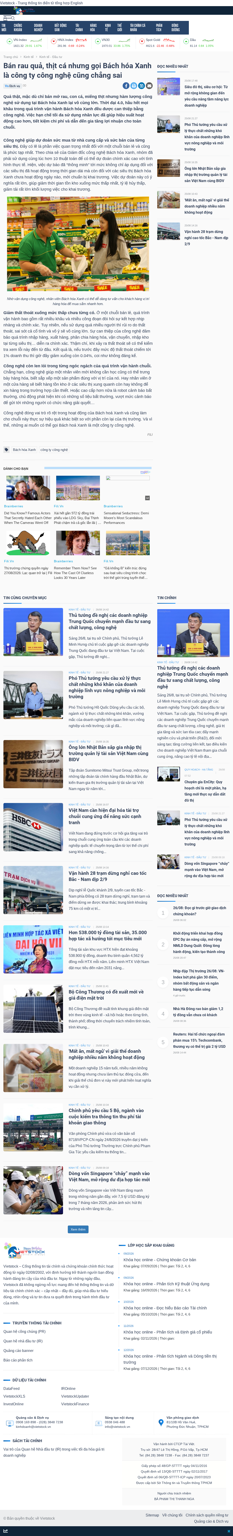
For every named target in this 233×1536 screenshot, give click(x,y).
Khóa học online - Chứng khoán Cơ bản (160, 1260)
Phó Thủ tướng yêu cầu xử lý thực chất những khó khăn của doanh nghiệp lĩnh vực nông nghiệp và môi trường (207, 137)
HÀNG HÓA (93, 27)
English (77, 3)
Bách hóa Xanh (24, 450)
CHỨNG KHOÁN (18, 27)
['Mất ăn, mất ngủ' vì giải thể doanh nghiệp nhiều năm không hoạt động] (168, 199)
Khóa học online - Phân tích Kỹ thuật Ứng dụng (166, 1284)
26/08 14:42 (102, 609)
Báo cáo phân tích (18, 1360)
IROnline (68, 1389)
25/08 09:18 (102, 1167)
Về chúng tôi (172, 1515)
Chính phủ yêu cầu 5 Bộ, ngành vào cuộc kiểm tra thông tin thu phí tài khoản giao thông (106, 1117)
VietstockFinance (75, 1404)
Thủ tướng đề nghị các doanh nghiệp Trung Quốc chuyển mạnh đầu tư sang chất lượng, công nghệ (110, 621)
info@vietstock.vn (117, 1426)
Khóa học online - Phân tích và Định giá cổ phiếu (168, 1332)
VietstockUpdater (75, 1396)
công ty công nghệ (54, 450)
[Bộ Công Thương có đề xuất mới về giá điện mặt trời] (33, 1008)
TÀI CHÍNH (79, 27)
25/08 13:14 (102, 927)
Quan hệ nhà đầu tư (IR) (23, 1341)
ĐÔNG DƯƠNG (176, 27)
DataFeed (11, 1389)
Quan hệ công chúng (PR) (24, 1331)
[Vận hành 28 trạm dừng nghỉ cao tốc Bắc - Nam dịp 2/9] (168, 231)
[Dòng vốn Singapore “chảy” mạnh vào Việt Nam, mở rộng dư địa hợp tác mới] (33, 1190)
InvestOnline (13, 1404)
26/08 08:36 (179, 1021)
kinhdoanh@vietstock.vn (33, 1426)
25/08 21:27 (191, 118)
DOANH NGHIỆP (38, 27)
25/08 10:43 (191, 194)
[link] (7, 18)
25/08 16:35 (191, 162)
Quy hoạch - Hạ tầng (199, 769)
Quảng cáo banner (18, 1351)
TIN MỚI (4, 27)
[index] (10, 41)
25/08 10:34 (102, 1104)
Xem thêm (78, 1229)
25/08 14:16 (191, 225)
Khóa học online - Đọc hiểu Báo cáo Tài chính (165, 1308)
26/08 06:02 (179, 920)
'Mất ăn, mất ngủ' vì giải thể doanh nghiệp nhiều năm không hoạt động (207, 206)
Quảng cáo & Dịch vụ (211, 1521)
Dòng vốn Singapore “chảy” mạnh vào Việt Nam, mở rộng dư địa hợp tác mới (207, 869)
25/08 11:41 (102, 986)
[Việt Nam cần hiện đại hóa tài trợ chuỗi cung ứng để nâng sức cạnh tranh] (33, 827)
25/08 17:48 (191, 80)
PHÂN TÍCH (159, 27)
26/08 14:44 (179, 1052)
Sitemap (152, 1515)
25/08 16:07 (102, 804)
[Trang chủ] (24, 1250)
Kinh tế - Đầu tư (168, 662)
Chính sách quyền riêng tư (207, 1515)
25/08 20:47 (179, 957)
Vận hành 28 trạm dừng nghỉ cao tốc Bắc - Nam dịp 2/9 (206, 238)
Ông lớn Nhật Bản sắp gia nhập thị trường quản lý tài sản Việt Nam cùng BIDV (206, 174)
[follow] (5, 1531)
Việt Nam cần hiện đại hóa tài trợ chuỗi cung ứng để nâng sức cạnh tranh (105, 816)
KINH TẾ (108, 27)
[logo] (24, 10)
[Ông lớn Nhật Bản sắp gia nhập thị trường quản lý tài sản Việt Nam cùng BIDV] (168, 168)
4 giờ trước (179, 995)
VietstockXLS (14, 1396)
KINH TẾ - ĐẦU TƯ (79, 609)
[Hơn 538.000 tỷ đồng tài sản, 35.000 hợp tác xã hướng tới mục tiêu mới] (33, 949)
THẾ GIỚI (119, 27)
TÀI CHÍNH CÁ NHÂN (137, 27)
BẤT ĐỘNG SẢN (61, 27)
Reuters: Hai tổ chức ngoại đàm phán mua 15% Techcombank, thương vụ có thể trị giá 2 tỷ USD (199, 1040)
